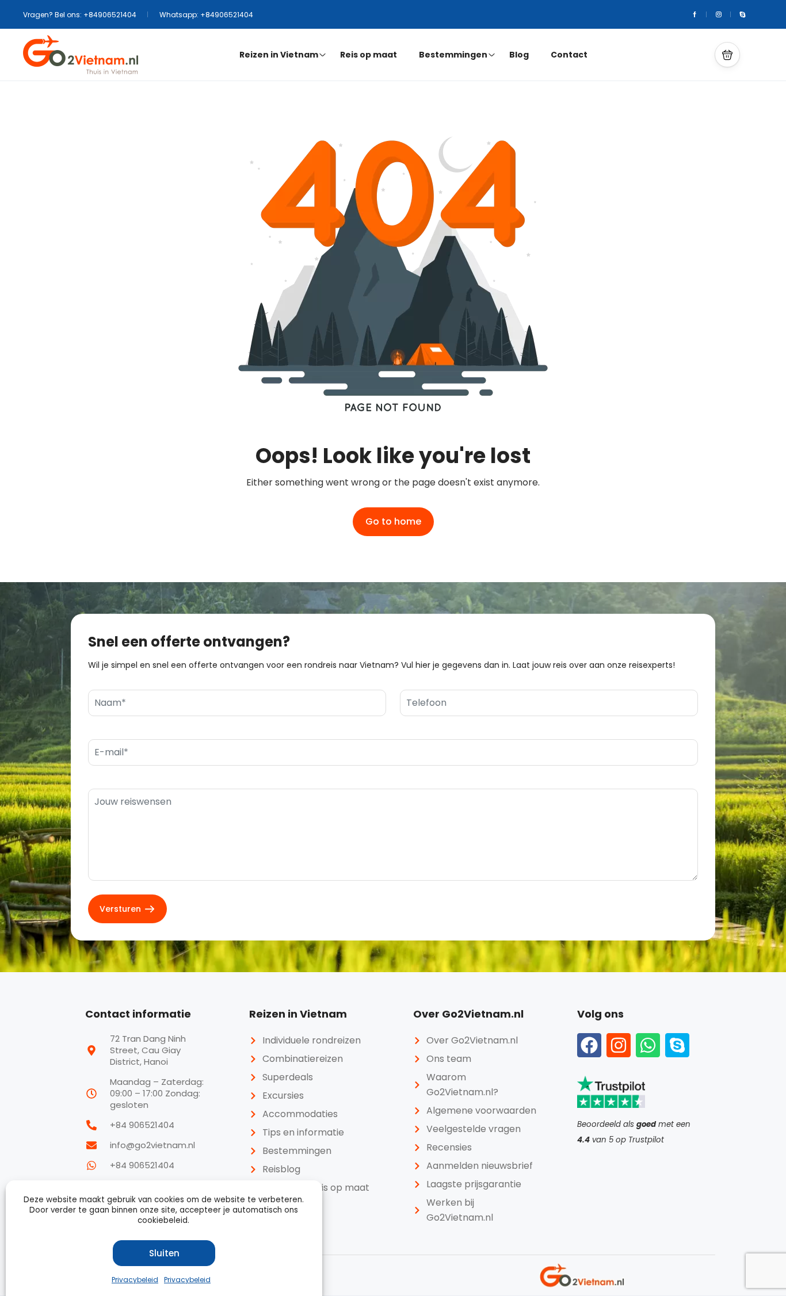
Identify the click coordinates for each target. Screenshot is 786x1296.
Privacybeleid (135, 1279)
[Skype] (677, 1045)
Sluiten (164, 1253)
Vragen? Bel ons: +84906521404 (79, 15)
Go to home (393, 521)
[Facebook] (589, 1045)
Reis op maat (368, 54)
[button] (727, 54)
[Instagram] (618, 1045)
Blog (519, 54)
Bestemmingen (453, 54)
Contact (569, 54)
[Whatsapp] (648, 1045)
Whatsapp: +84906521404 (206, 15)
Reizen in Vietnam (278, 54)
